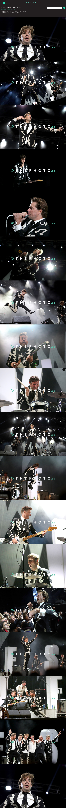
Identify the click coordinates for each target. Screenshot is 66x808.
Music (9, 7)
